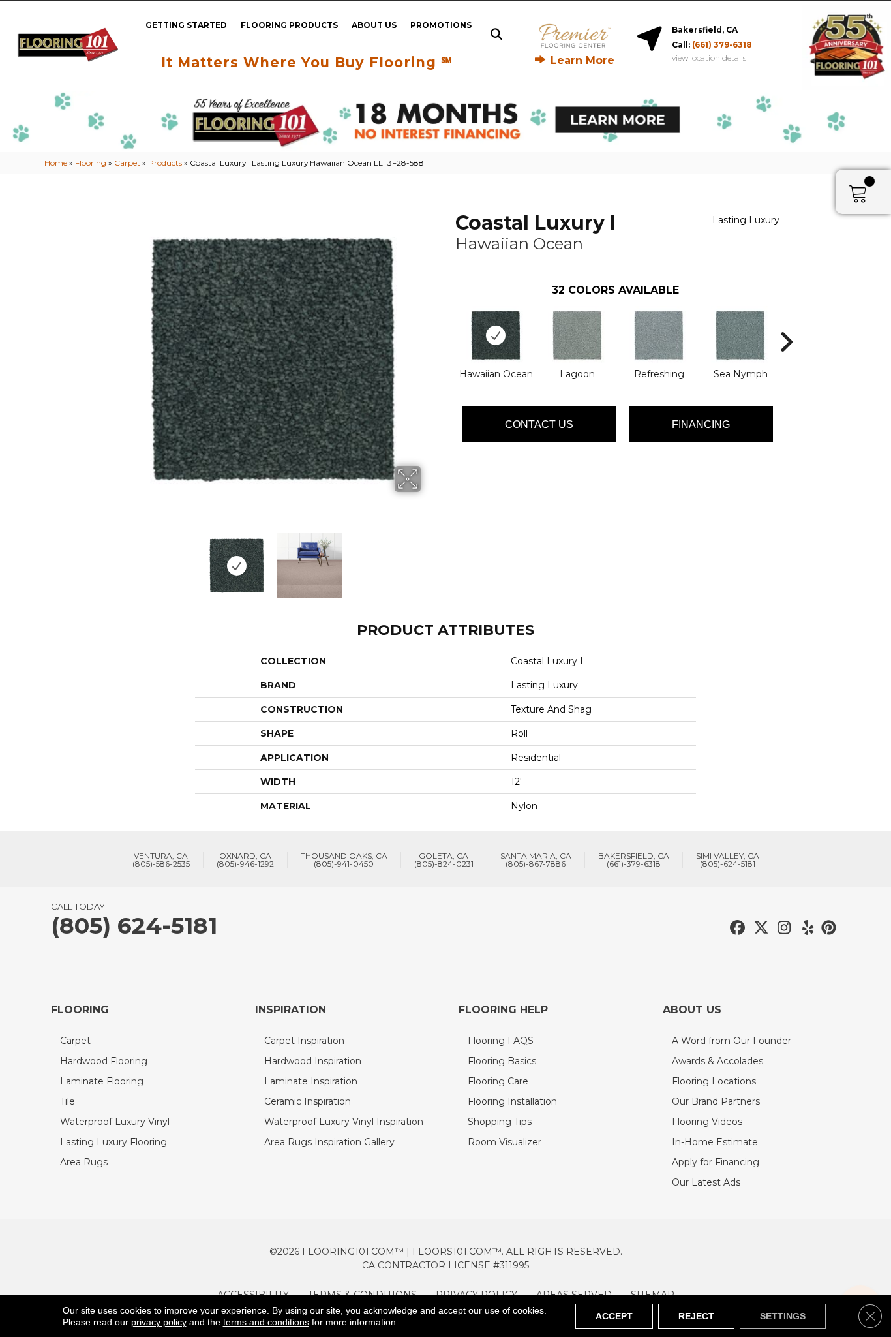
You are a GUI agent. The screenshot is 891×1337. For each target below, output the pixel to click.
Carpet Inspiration (304, 1041)
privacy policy (159, 1322)
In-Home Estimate (715, 1142)
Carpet (127, 163)
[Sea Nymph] (740, 335)
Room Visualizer (504, 1142)
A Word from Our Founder (731, 1041)
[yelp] (803, 928)
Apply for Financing (715, 1162)
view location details (709, 58)
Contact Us (539, 424)
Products (165, 163)
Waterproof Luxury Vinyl (115, 1122)
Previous (118, 559)
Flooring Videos (707, 1122)
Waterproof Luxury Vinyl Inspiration (343, 1122)
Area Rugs (84, 1162)
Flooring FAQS (501, 1041)
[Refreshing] (658, 335)
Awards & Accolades (717, 1061)
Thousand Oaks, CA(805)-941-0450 (344, 860)
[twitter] (758, 928)
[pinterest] (826, 928)
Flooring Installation (512, 1101)
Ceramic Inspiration (307, 1101)
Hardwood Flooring (103, 1061)
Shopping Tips (500, 1122)
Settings (783, 1316)
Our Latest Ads (706, 1182)
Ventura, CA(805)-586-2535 (161, 860)
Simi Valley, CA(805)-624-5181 (727, 860)
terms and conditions (266, 1322)
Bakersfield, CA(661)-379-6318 (633, 860)
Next (429, 559)
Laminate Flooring (101, 1081)
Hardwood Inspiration (312, 1061)
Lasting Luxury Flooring (113, 1142)
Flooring (90, 163)
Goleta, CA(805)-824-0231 (444, 860)
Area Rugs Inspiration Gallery (329, 1142)
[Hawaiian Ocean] (495, 335)
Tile (67, 1101)
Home (55, 163)
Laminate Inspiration (310, 1081)
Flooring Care (498, 1081)
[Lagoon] (577, 335)
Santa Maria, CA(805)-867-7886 (535, 860)
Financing (701, 424)
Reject (696, 1316)
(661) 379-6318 (722, 45)
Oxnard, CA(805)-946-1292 (245, 860)
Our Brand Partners (716, 1101)
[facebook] (735, 928)
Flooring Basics (502, 1061)
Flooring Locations (714, 1081)
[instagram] (781, 928)
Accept (614, 1316)
